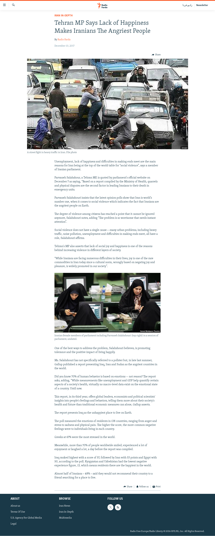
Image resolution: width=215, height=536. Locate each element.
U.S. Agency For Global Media (26, 518)
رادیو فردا (187, 5)
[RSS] (118, 507)
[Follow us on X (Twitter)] (110, 507)
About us (15, 506)
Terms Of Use (18, 512)
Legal (13, 524)
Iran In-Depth (63, 15)
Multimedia (65, 518)
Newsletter (202, 5)
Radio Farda (64, 39)
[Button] (156, 55)
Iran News (64, 506)
